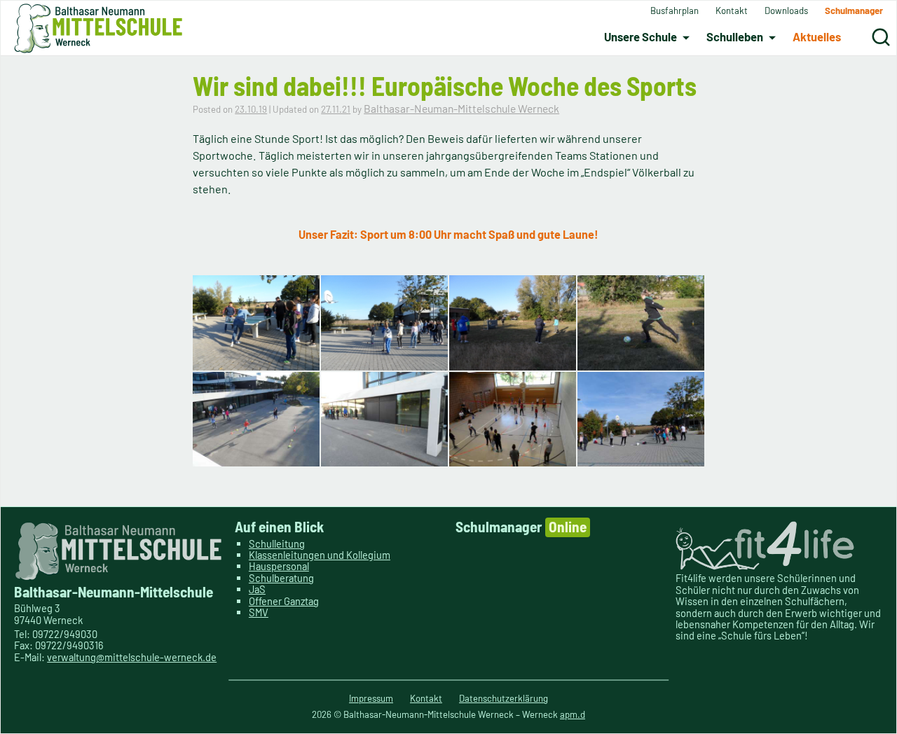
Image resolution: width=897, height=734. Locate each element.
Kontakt (426, 698)
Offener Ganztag (284, 601)
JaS (257, 589)
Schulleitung (277, 543)
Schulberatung (281, 578)
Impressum (371, 698)
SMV (258, 612)
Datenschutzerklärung (503, 698)
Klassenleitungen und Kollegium (319, 554)
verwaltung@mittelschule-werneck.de (132, 657)
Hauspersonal (279, 566)
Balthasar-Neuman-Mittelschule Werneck (461, 108)
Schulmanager (521, 526)
